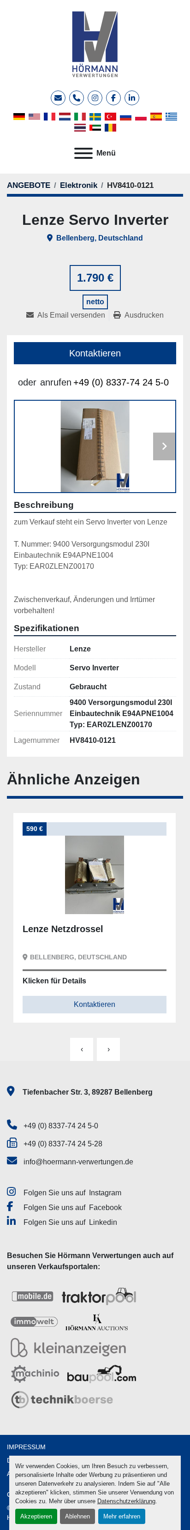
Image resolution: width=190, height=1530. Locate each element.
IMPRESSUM (26, 1447)
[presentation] (81, 1049)
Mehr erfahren (121, 1516)
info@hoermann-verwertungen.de (78, 1162)
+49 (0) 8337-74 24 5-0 (121, 382)
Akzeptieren (36, 1516)
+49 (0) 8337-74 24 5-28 (63, 1144)
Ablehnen (77, 1516)
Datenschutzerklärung (126, 1501)
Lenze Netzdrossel (63, 929)
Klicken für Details (54, 981)
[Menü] (83, 153)
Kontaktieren (95, 353)
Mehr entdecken (62, 900)
